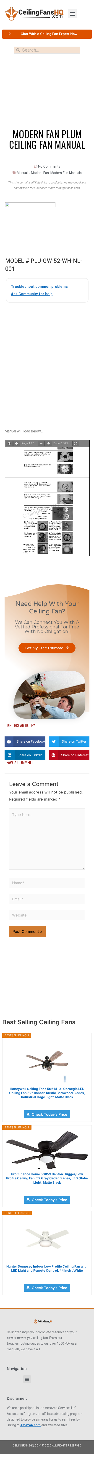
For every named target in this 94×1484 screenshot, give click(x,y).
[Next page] (16, 443)
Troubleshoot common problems (39, 286)
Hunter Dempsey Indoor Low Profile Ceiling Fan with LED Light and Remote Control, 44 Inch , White (47, 1268)
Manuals (23, 173)
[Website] (47, 916)
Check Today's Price (49, 1114)
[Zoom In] (48, 443)
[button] (72, 13)
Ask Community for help (31, 294)
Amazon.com (30, 1425)
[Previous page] (9, 443)
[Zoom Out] (41, 443)
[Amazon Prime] (47, 1103)
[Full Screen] (75, 443)
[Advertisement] (47, 356)
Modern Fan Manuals (66, 173)
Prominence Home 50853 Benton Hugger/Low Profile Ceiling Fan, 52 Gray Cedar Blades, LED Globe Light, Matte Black (47, 1178)
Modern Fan (40, 173)
